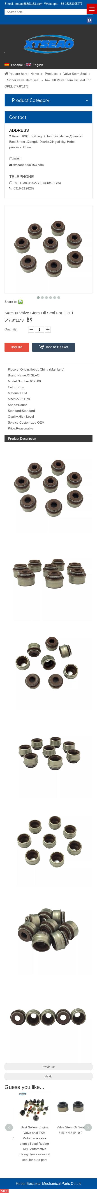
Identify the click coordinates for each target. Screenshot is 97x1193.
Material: (14, 393)
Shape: (13, 405)
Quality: (13, 416)
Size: (11, 399)
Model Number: (19, 381)
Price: (12, 428)
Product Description (22, 438)
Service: (13, 422)
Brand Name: (17, 375)
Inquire (16, 347)
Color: (12, 387)
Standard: (15, 410)
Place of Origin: (19, 369)
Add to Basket (57, 347)
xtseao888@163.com (28, 3)
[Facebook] (89, 20)
